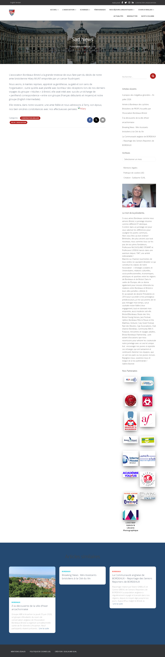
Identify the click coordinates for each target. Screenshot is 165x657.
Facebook (122, 3)
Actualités (118, 16)
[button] (58, 10)
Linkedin (133, 3)
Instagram (129, 3)
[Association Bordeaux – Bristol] (11, 13)
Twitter (126, 3)
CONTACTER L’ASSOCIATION (145, 3)
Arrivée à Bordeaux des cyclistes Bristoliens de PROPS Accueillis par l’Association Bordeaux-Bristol (136, 108)
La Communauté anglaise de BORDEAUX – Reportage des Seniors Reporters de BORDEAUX (139, 140)
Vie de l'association (18, 122)
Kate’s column (147, 16)
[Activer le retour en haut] (160, 652)
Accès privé (116, 3)
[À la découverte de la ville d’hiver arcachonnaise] (32, 581)
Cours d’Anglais (145, 10)
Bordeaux (16, 602)
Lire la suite (44, 628)
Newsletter (132, 16)
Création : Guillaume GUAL (134, 177)
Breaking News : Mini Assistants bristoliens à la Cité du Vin (79, 576)
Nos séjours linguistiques (121, 10)
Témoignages (100, 10)
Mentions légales (130, 168)
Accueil (53, 10)
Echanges (84, 10)
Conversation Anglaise (30, 118)
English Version (15, 2)
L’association (68, 10)
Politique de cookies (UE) (133, 173)
